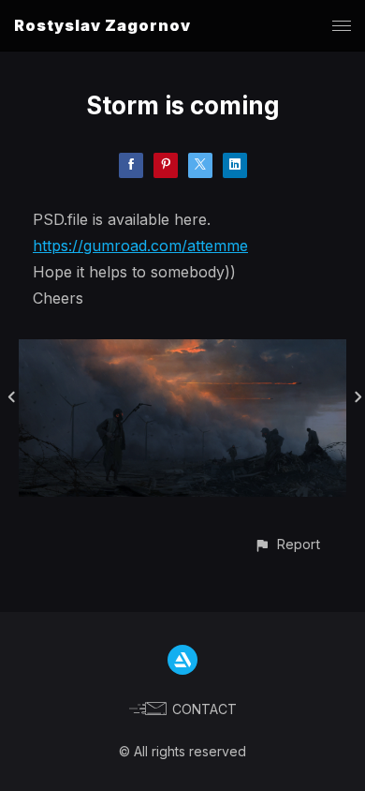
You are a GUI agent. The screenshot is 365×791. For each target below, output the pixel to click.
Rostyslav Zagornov (102, 25)
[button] (287, 544)
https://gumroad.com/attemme (140, 245)
